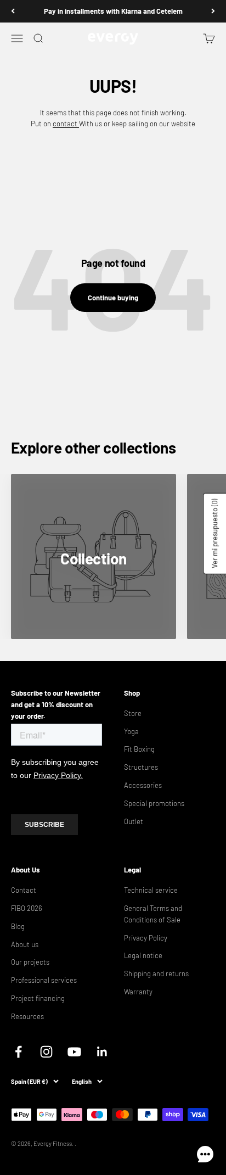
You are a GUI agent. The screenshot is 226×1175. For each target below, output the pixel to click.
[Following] (213, 11)
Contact (23, 890)
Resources (27, 1016)
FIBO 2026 (26, 908)
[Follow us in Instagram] (46, 1051)
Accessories (143, 785)
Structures (141, 767)
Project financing (38, 998)
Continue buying (113, 297)
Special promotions (154, 803)
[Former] (13, 11)
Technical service (151, 890)
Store (133, 713)
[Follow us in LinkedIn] (102, 1051)
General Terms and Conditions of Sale (153, 914)
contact (66, 123)
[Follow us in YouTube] (74, 1051)
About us (24, 944)
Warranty (138, 991)
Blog (18, 926)
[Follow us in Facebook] (18, 1051)
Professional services (44, 980)
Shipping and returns (156, 973)
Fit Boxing (139, 749)
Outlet (133, 821)
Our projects (30, 962)
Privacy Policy (145, 937)
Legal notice (143, 955)
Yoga (131, 731)
